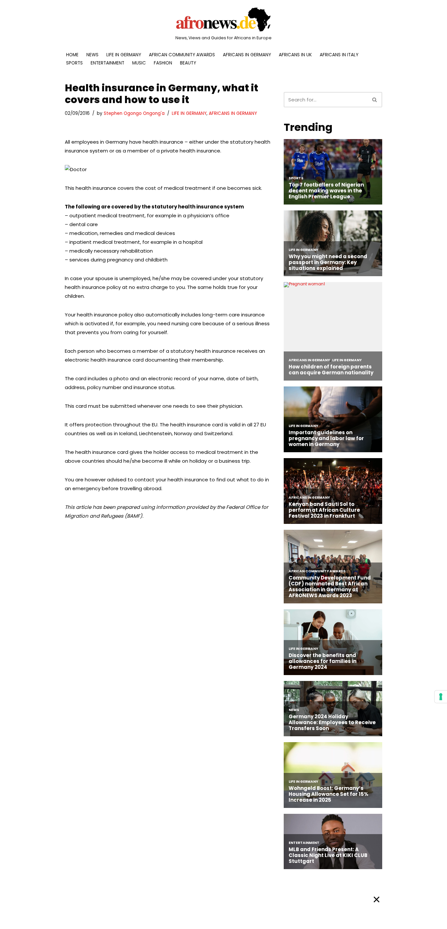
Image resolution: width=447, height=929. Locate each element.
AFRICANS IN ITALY (339, 55)
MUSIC (139, 63)
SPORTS (74, 63)
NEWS (92, 55)
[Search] (374, 99)
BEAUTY (188, 63)
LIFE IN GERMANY (123, 55)
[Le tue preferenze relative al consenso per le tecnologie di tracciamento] (441, 696)
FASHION (163, 63)
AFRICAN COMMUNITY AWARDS (182, 55)
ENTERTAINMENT (107, 63)
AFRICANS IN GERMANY (247, 55)
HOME (72, 55)
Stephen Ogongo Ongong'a (134, 113)
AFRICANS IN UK (295, 55)
